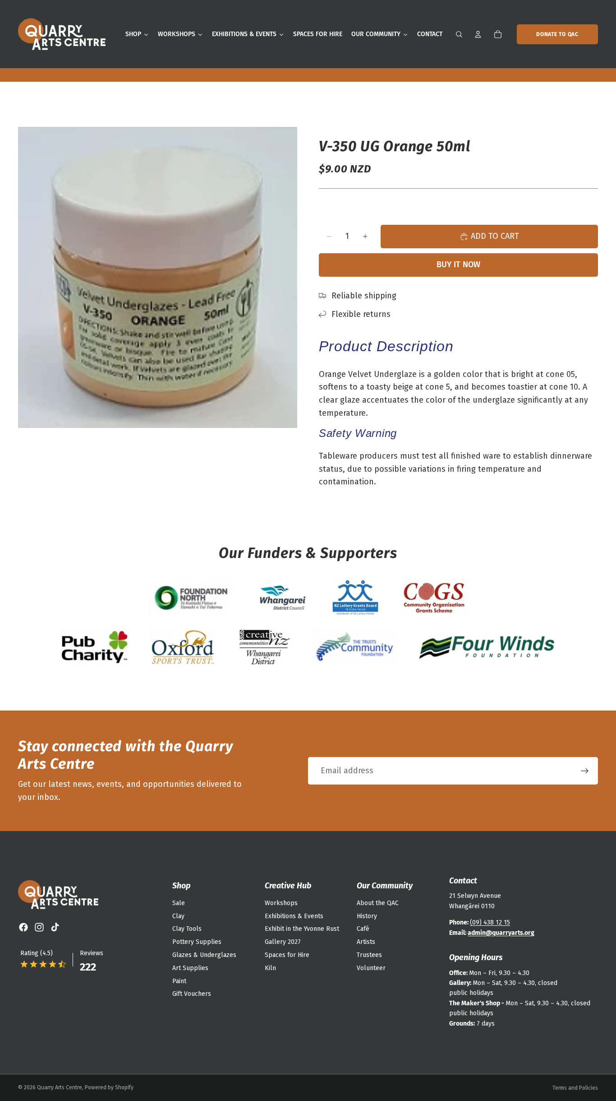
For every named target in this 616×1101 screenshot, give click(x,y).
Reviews (91, 953)
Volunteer (371, 968)
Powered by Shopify (109, 1087)
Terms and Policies (575, 1088)
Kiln (270, 968)
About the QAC (378, 903)
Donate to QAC (557, 34)
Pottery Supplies (196, 942)
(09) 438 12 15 (490, 922)
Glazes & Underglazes (204, 955)
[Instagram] (39, 927)
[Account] (478, 34)
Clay (178, 916)
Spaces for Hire (287, 955)
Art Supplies (190, 968)
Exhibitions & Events (294, 916)
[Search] (459, 34)
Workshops (281, 903)
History (367, 916)
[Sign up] (584, 771)
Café (363, 929)
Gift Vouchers (191, 994)
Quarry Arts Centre (59, 1087)
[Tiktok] (55, 927)
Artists (366, 942)
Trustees (369, 955)
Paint (179, 981)
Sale (178, 903)
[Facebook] (23, 927)
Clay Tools (187, 929)
